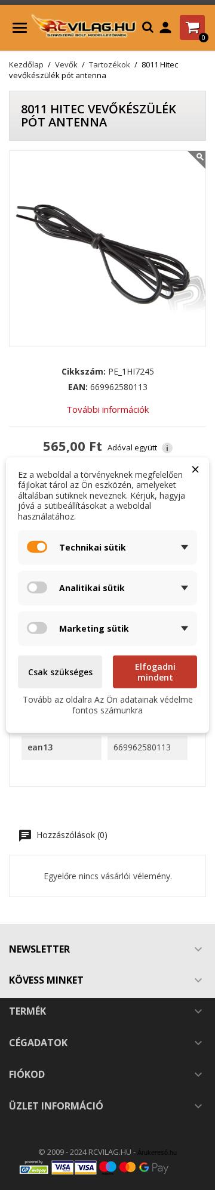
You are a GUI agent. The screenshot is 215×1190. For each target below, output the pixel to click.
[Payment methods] (107, 1167)
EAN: (78, 387)
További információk (107, 409)
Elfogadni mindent (155, 672)
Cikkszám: (84, 371)
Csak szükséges (60, 672)
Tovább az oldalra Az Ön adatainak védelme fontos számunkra (108, 705)
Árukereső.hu (157, 1152)
